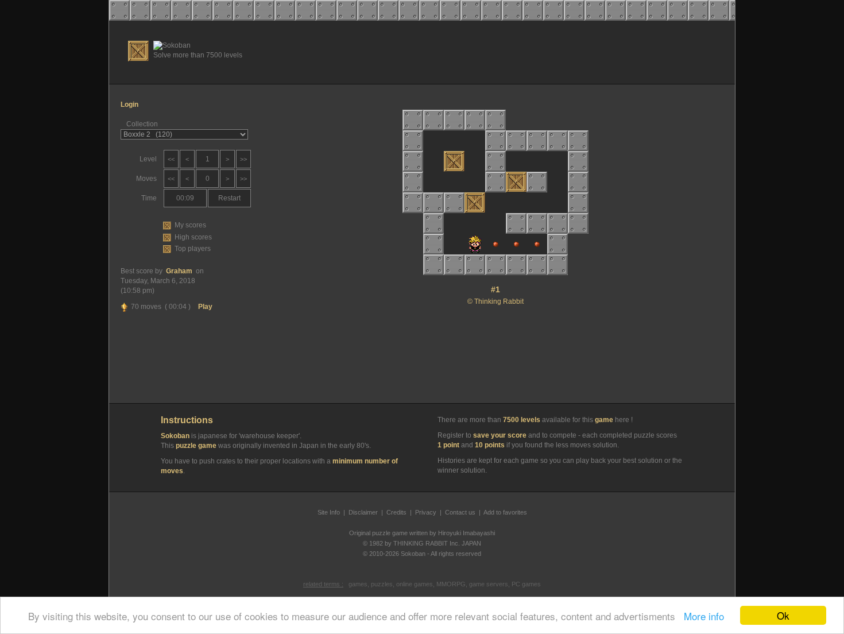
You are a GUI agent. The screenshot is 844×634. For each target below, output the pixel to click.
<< (171, 159)
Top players (193, 249)
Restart (229, 198)
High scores (193, 237)
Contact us (460, 512)
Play (205, 307)
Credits (396, 512)
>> (243, 159)
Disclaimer (363, 512)
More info (701, 616)
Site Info (329, 512)
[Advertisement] (520, 52)
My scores (190, 225)
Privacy (425, 512)
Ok (783, 615)
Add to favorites (505, 512)
